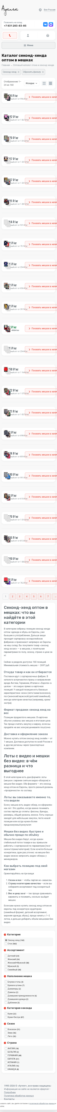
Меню (30, 45)
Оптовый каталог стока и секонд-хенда (33, 65)
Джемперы (13, 989)
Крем (10, 1014)
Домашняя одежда (17, 999)
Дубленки (12, 1003)
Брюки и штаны (15, 985)
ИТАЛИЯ (11, 1066)
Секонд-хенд (14, 940)
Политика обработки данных (19, 1095)
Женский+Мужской (16, 963)
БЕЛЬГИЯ (12, 1052)
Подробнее (10, 1092)
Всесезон (12, 1029)
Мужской (12, 966)
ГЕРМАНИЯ (13, 1055)
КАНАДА (12, 1069)
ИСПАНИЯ (12, 1062)
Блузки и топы (14, 982)
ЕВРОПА (11, 1059)
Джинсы (11, 992)
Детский (11, 956)
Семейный (12, 970)
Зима (10, 1033)
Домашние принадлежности (21, 996)
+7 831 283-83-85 (15, 25)
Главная (6, 65)
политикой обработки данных (42, 1103)
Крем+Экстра (14, 1017)
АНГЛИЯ (11, 1048)
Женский (12, 959)
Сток (10, 944)
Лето (10, 1036)
